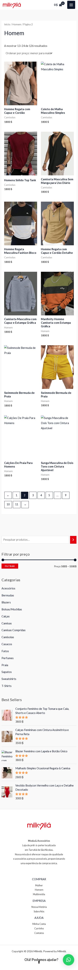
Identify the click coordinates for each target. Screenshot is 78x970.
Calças (6, 616)
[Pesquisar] (73, 539)
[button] (68, 959)
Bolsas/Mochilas (12, 609)
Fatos (5, 651)
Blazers (6, 602)
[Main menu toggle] (71, 5)
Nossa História (39, 906)
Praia (5, 665)
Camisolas (8, 637)
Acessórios (8, 588)
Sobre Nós (39, 911)
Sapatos (7, 672)
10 (8, 504)
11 (16, 504)
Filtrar (10, 566)
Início (7, 24)
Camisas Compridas (14, 630)
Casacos (7, 644)
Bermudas (8, 595)
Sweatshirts (9, 678)
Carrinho (39, 928)
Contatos (39, 932)
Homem (16, 24)
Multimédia (39, 894)
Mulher (39, 885)
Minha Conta (39, 923)
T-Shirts (7, 685)
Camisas (7, 623)
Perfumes (8, 658)
